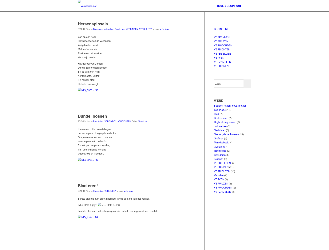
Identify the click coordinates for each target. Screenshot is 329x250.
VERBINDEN (132, 29)
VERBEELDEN (222, 53)
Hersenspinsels (93, 24)
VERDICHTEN (146, 29)
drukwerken (220, 126)
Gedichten (219, 130)
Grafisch (218, 138)
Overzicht (219, 146)
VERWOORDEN (223, 45)
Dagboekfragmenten (225, 122)
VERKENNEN (221, 37)
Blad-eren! (88, 185)
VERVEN (219, 57)
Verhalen (219, 175)
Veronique (164, 29)
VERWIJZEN (221, 41)
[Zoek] (247, 6)
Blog (216, 114)
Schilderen (220, 155)
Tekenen (218, 159)
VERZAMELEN (222, 62)
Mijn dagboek (221, 142)
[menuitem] (229, 6)
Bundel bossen (92, 116)
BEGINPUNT (221, 29)
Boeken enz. (221, 118)
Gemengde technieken (103, 29)
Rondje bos (120, 29)
